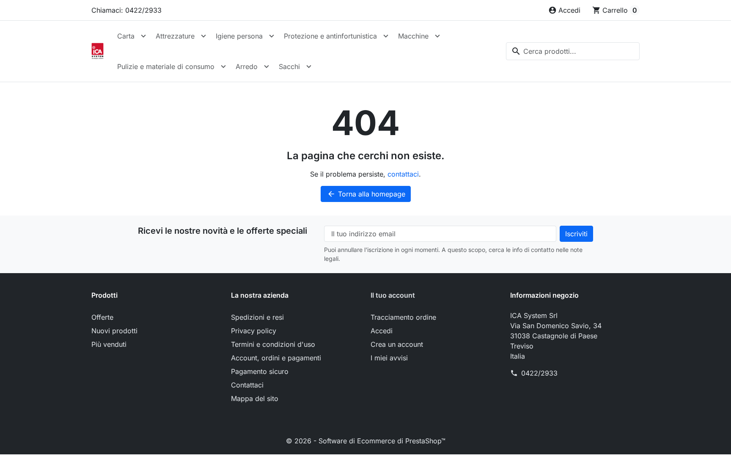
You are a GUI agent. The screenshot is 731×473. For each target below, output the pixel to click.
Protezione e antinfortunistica (330, 36)
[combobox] (573, 51)
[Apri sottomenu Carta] (143, 36)
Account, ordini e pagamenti (276, 358)
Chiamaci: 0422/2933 (126, 10)
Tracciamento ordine (403, 317)
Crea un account (397, 344)
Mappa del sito (254, 398)
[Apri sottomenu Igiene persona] (271, 36)
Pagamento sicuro (260, 371)
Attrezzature (175, 36)
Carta (126, 36)
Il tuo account (393, 295)
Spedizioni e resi (257, 317)
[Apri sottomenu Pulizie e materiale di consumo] (223, 66)
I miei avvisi (389, 358)
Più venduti (108, 344)
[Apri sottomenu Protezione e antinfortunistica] (385, 36)
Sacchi (289, 66)
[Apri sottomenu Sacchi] (308, 66)
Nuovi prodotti (114, 330)
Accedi (382, 330)
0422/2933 (539, 373)
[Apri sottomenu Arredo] (266, 66)
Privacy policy (253, 330)
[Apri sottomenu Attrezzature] (203, 36)
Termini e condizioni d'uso (273, 344)
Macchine (413, 36)
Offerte (102, 317)
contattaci (403, 174)
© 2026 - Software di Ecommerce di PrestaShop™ (365, 441)
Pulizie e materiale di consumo (165, 66)
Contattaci (247, 385)
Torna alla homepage (366, 194)
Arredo (247, 66)
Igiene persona (239, 36)
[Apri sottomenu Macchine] (437, 36)
